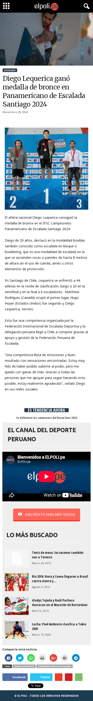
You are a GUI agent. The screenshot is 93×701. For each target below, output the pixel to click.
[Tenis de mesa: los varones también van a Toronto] (17, 558)
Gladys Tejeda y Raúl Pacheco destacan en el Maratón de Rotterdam (60, 602)
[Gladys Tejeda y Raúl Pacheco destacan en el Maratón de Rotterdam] (17, 606)
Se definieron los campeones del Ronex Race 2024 (46, 418)
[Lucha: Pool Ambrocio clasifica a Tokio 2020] (17, 630)
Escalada (10, 70)
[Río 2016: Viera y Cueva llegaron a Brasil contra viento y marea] (17, 582)
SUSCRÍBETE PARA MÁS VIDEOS (50, 514)
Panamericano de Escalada (54, 666)
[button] (85, 6)
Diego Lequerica (24, 666)
